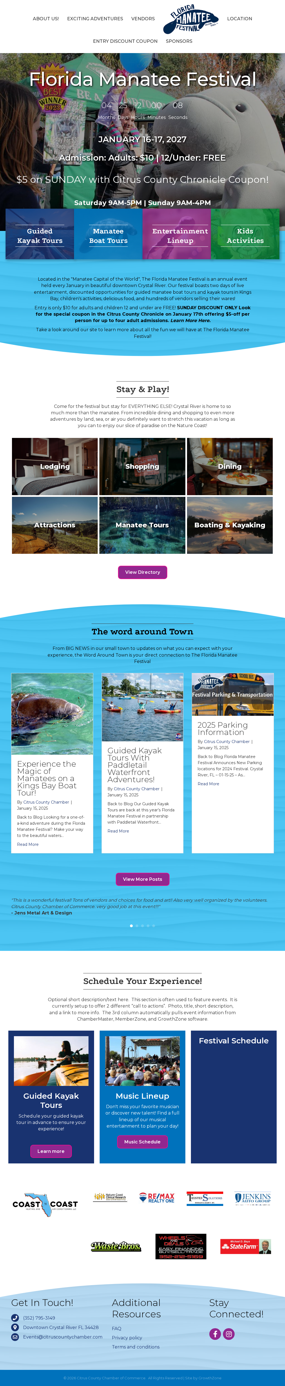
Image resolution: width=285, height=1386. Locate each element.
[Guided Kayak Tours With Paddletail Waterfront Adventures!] (142, 707)
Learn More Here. (190, 320)
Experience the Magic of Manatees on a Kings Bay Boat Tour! (47, 778)
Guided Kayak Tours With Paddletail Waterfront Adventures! (134, 765)
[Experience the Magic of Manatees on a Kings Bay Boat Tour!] (52, 713)
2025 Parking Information (223, 728)
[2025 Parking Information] (233, 694)
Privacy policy (127, 1344)
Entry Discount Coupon (125, 41)
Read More (28, 844)
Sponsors (179, 41)
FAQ (116, 1335)
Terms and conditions (135, 1353)
